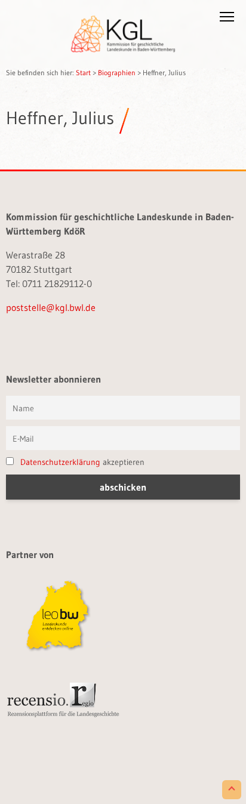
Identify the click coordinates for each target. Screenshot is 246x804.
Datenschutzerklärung (60, 462)
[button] (227, 19)
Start (83, 72)
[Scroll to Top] (231, 789)
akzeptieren (82, 462)
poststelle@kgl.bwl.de (51, 307)
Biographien (117, 72)
